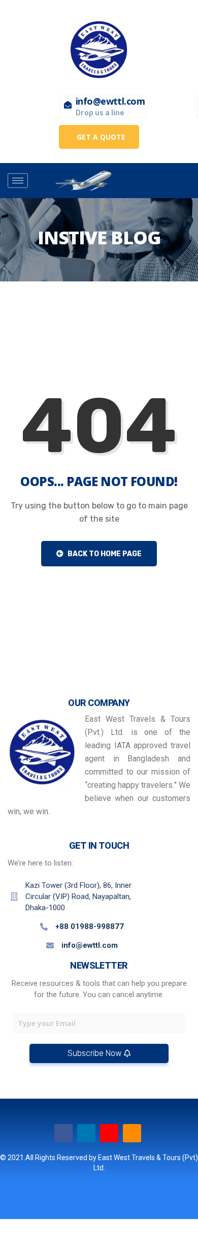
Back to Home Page (104, 554)
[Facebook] (63, 1133)
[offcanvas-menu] (146, 181)
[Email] (132, 1133)
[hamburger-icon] (18, 180)
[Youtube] (109, 1133)
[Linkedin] (86, 1133)
